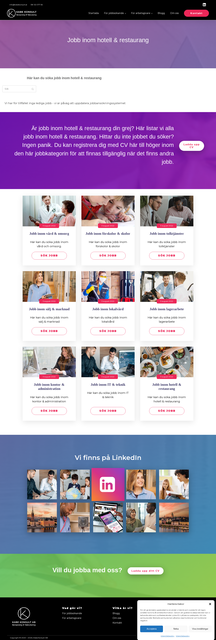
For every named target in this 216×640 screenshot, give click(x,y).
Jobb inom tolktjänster (167, 233)
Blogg (161, 13)
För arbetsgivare (140, 13)
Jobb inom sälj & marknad (49, 309)
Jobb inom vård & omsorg (49, 233)
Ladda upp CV (192, 146)
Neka (176, 629)
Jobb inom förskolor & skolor (108, 233)
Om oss (174, 13)
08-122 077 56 (37, 5)
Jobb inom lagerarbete (167, 309)
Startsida (93, 13)
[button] (210, 604)
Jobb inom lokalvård (108, 309)
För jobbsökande (114, 13)
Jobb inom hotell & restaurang (166, 387)
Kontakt (196, 13)
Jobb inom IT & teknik (108, 384)
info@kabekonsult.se (18, 5)
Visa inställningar (200, 629)
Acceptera (151, 629)
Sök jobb (49, 255)
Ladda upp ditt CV (146, 570)
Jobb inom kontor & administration (49, 387)
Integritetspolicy (167, 636)
